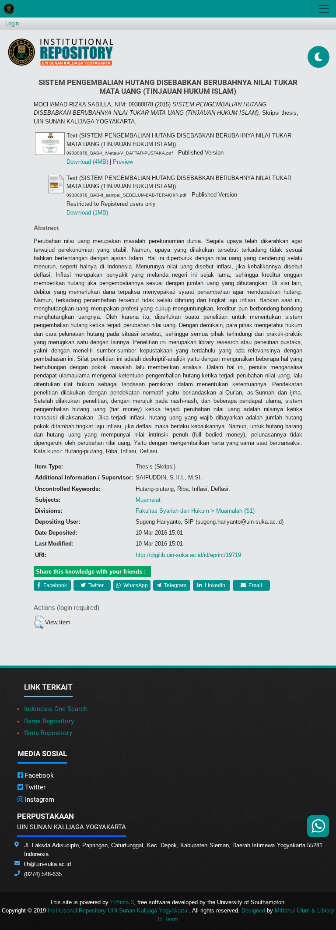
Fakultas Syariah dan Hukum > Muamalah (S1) (195, 510)
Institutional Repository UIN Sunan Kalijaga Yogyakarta (118, 910)
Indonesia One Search (56, 709)
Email (254, 585)
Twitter (95, 585)
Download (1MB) (87, 212)
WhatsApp (135, 585)
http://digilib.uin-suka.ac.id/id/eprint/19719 (188, 555)
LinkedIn (214, 585)
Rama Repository (49, 721)
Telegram (174, 585)
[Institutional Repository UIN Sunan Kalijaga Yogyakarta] (60, 52)
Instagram (38, 799)
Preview (123, 162)
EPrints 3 (122, 902)
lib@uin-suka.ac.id (47, 864)
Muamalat (148, 500)
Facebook (54, 585)
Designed (253, 910)
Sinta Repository (48, 733)
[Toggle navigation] (324, 9)
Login (12, 23)
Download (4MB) (87, 162)
